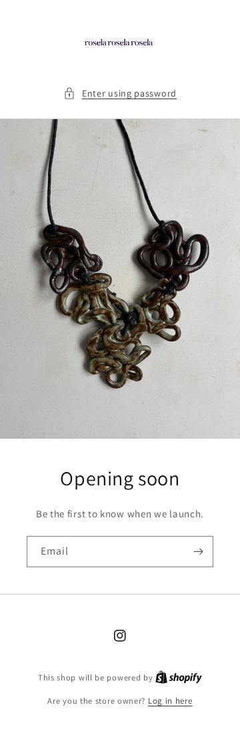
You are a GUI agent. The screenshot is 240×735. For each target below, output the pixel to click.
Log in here (170, 700)
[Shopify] (178, 677)
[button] (120, 93)
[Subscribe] (198, 551)
